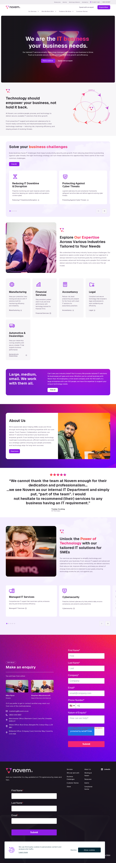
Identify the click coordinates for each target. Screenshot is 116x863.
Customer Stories (82, 11)
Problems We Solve (65, 11)
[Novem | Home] (13, 7)
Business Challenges (70, 778)
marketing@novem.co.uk (19, 711)
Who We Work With (48, 11)
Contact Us (85, 2)
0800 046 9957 (106, 2)
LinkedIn (107, 769)
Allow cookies (89, 850)
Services (70, 769)
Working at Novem (74, 2)
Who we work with (73, 773)
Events (65, 2)
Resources (57, 2)
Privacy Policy (105, 855)
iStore (69, 787)
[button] (104, 211)
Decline (74, 850)
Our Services (32, 11)
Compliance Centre (88, 788)
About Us (87, 769)
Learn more (23, 852)
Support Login (96, 2)
